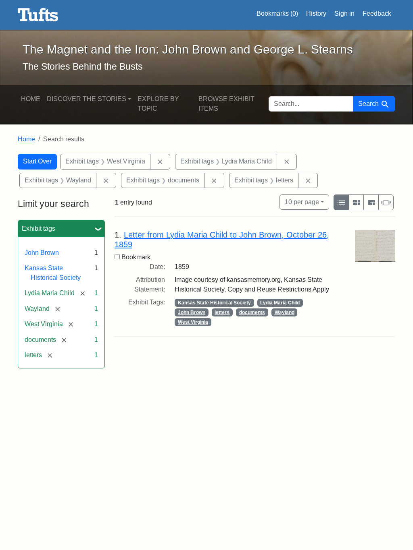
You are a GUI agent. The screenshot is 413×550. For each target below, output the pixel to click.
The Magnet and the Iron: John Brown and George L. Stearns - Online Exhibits (38, 15)
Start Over (37, 161)
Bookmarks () (277, 13)
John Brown (42, 252)
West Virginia (193, 322)
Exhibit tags (38, 228)
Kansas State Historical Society (214, 303)
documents (252, 312)
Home (30, 98)
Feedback (377, 13)
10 (302, 201)
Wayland (284, 312)
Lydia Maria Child (280, 303)
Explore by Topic (158, 103)
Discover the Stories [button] (86, 98)
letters (222, 312)
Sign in (344, 13)
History (316, 13)
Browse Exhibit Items (226, 103)
